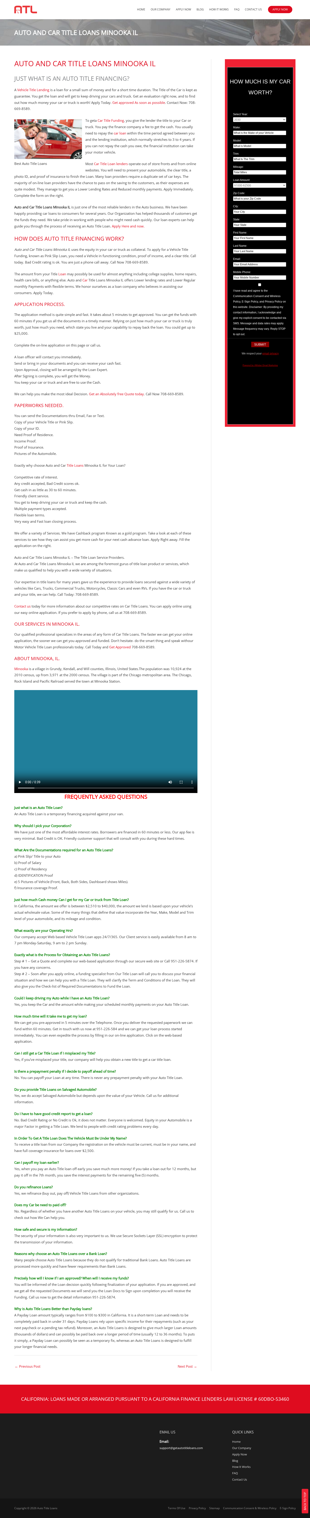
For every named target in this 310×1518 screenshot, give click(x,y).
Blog (200, 9)
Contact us (23, 606)
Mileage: (238, 166)
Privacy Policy (197, 1508)
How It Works (219, 9)
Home (141, 9)
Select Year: (240, 114)
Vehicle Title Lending (33, 90)
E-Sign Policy (288, 1508)
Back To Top (305, 1501)
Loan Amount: (241, 180)
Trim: (236, 153)
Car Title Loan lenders (110, 163)
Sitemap (214, 1508)
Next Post (187, 1366)
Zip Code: (239, 193)
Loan (61, 274)
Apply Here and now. (128, 226)
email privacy (270, 353)
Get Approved (119, 647)
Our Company (160, 9)
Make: (237, 127)
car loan (120, 133)
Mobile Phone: (242, 272)
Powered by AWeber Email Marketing (260, 365)
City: (236, 206)
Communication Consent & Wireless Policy (249, 1508)
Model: (237, 140)
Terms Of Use (176, 1508)
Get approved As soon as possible (138, 102)
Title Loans (75, 465)
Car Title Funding (111, 120)
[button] (280, 9)
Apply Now (183, 9)
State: (236, 219)
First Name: (240, 232)
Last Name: (240, 245)
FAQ (236, 9)
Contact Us (253, 9)
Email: (237, 259)
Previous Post (27, 1366)
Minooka (21, 668)
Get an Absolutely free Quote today (116, 394)
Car (84, 280)
